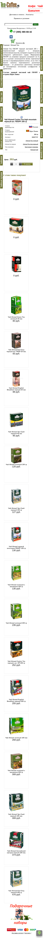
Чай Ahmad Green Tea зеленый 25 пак (16, 318)
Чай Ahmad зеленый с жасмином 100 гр (16, 585)
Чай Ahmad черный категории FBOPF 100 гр (16, 547)
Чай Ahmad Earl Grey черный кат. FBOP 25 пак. (16, 350)
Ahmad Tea (15, 45)
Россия (35, 127)
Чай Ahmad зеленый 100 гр (16, 464)
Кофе (32, 6)
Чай (40, 6)
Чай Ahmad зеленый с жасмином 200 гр (16, 771)
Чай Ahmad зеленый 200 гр (16, 623)
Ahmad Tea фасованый (30, 144)
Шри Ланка (34, 131)
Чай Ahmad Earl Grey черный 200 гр (16, 891)
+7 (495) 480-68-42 (22, 32)
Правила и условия (21, 18)
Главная (6, 45)
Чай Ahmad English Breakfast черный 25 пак (16, 389)
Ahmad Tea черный (32, 141)
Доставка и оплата (16, 14)
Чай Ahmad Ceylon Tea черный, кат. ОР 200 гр (16, 662)
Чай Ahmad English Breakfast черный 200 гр (16, 700)
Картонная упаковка (31, 147)
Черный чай (34, 150)
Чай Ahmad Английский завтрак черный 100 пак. (16, 852)
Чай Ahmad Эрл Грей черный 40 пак (16, 432)
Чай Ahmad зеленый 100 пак (16, 738)
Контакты (30, 14)
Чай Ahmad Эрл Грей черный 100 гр (16, 509)
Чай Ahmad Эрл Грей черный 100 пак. (16, 815)
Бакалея (34, 10)
